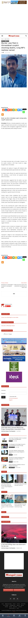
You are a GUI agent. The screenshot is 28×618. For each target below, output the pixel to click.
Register (11, 400)
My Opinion (15, 606)
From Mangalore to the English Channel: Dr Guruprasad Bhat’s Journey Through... (17, 445)
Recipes (14, 604)
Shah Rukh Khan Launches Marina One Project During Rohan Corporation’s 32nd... (13, 429)
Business (6, 606)
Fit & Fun (18, 604)
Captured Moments (6, 522)
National (7, 41)
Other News (23, 604)
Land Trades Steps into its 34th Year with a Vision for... (21, 484)
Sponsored (4, 492)
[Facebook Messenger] (18, 110)
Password (3, 393)
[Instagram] (14, 599)
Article (3, 425)
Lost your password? (13, 398)
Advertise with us (5, 314)
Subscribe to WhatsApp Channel (8, 326)
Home (2, 39)
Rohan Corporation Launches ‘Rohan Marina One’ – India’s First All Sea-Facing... (20, 505)
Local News (10, 440)
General (10, 606)
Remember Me (13, 397)
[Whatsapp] (24, 112)
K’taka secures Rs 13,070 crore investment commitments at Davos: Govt (20, 286)
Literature (20, 606)
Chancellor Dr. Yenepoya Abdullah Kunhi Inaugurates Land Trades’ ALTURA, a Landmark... (16, 459)
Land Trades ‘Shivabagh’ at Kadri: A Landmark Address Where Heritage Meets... (18, 438)
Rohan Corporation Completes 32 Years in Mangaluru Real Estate (17, 465)
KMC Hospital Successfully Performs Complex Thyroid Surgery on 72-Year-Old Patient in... (7, 506)
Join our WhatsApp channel (7, 322)
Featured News (5, 435)
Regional (18, 605)
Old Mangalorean (12, 605)
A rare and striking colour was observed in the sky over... (13, 545)
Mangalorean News (11, 447)
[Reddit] (3, 110)
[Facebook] (10, 599)
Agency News (7, 39)
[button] (2, 36)
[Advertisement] (14, 19)
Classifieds (10, 454)
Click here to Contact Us (8, 590)
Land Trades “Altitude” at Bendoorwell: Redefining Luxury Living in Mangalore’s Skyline (16, 452)
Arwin (14, 611)
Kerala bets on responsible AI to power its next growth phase (7, 286)
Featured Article (5, 405)
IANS (3, 52)
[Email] (13, 110)
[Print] (11, 110)
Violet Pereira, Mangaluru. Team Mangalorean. (8, 431)
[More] (2, 114)
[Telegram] (21, 110)
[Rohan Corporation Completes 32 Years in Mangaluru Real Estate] (4, 466)
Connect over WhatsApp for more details (9, 317)
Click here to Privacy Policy (19, 590)
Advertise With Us (12, 608)
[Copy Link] (16, 110)
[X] (17, 599)
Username (3, 390)
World (18, 608)
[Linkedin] (6, 110)
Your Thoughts (5, 605)
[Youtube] (8, 110)
